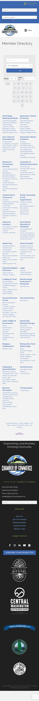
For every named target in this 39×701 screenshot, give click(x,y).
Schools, (31, 237)
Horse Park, (11, 149)
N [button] (26, 92)
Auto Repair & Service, (27, 145)
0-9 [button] (7, 84)
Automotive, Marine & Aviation (28, 138)
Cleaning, (5, 275)
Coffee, (22, 356)
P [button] (14, 97)
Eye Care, (5, 253)
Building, (16, 202)
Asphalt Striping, (7, 202)
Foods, (33, 360)
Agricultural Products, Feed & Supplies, (26, 121)
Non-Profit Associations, (27, 206)
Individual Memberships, (27, 235)
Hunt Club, (5, 400)
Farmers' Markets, (25, 128)
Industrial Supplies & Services (10, 269)
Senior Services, (25, 210)
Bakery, (22, 348)
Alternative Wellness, (8, 246)
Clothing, (13, 371)
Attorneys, (23, 270)
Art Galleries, (6, 143)
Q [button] (18, 97)
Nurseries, (23, 257)
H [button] (23, 88)
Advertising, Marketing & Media (10, 117)
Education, (23, 231)
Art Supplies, (15, 143)
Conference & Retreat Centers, (9, 286)
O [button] (30, 92)
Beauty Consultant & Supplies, (8, 303)
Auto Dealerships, (25, 143)
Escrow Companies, (26, 327)
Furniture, (23, 248)
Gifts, (9, 377)
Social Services (24, 214)
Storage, (32, 335)
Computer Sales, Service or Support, (27, 169)
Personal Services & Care (9, 299)
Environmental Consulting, (7, 328)
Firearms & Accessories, (9, 375)
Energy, (4, 325)
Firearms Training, (8, 308)
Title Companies (25, 337)
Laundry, (5, 314)
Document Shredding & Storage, (9, 185)
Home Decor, (6, 379)
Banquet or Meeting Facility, (26, 351)
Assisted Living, (7, 248)
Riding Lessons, (7, 404)
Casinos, (14, 145)
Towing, (22, 155)
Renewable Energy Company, (8, 334)
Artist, (4, 145)
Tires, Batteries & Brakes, (27, 153)
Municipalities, (24, 237)
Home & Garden (26, 243)
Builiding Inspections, (9, 175)
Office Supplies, (25, 176)
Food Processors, (25, 360)
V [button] (18, 101)
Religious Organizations (8, 345)
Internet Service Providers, (28, 174)
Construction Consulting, (10, 207)
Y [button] (30, 101)
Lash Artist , (13, 312)
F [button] (14, 88)
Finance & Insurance (6, 223)
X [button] (26, 101)
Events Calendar (24, 423)
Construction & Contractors (8, 196)
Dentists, (14, 251)
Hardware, (29, 248)
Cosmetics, (5, 306)
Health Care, (6, 257)
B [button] (18, 84)
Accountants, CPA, (8, 226)
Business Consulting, (8, 177)
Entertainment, (6, 147)
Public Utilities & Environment (9, 322)
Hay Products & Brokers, (27, 130)
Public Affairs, (24, 208)
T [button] (30, 97)
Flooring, (30, 246)
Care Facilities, (6, 250)
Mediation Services (25, 274)
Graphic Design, (7, 124)
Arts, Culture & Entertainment (8, 138)
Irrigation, (23, 132)
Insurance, (5, 232)
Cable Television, (25, 166)
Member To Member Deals (20, 425)
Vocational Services (26, 239)
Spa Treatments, (7, 316)
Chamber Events (19, 526)
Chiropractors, (6, 251)
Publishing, (5, 132)
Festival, (4, 149)
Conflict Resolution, (26, 272)
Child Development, (26, 229)
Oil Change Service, (26, 149)
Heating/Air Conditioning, (28, 250)
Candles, (9, 145)
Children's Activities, (26, 202)
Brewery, (22, 354)
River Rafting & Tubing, (9, 406)
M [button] (22, 92)
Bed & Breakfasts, (7, 281)
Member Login (19, 529)
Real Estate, (23, 331)
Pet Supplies (24, 300)
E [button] (30, 84)
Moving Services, (25, 329)
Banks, (16, 226)
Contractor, (5, 209)
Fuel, (33, 147)
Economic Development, (10, 188)
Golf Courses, (14, 394)
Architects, (5, 200)
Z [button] (22, 105)
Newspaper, (6, 128)
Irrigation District (31, 132)
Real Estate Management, (27, 333)
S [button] (26, 97)
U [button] (14, 101)
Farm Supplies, (24, 126)
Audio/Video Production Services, (10, 170)
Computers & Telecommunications (28, 163)
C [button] (22, 84)
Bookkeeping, (6, 173)
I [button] (26, 88)
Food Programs (25, 373)
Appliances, (23, 246)
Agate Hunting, (7, 392)
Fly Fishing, (6, 394)
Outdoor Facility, (7, 402)
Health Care (7, 243)
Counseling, (6, 179)
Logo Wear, (6, 126)
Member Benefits (19, 522)
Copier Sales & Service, (27, 172)
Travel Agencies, (7, 291)
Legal (22, 268)
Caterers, (28, 354)
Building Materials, (8, 204)
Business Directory (12, 423)
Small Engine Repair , (26, 151)
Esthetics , (13, 306)
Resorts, (15, 289)
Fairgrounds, (24, 204)
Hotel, (4, 289)
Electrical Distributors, (9, 213)
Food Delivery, (24, 358)
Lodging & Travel (9, 279)
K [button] (14, 92)
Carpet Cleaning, (7, 273)
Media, (12, 126)
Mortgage (12, 232)
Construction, (6, 205)
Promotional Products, (9, 130)
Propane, (5, 331)
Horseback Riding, (8, 398)
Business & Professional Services (7, 164)
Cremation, (5, 181)
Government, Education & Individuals (25, 224)
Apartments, (24, 325)
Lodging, (9, 289)
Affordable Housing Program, (26, 370)
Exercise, (15, 392)
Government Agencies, (27, 233)
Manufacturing (24, 286)
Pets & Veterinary (27, 298)
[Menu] (30, 4)
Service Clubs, (24, 212)
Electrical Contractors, (9, 211)
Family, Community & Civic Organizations (27, 197)
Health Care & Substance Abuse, (10, 260)
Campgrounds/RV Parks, (10, 283)
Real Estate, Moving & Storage (27, 322)
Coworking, (14, 179)
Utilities (4, 339)
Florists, (4, 377)
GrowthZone (25, 688)
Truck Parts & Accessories (28, 157)
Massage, (11, 314)
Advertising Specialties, (9, 120)
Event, (14, 147)
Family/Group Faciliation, (10, 255)
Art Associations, (7, 141)
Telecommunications (26, 178)
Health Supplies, (7, 263)
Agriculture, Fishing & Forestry (28, 117)
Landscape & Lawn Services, (26, 252)
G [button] (18, 88)
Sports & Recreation (7, 389)
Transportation (26, 388)
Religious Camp (7, 348)
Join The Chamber (19, 519)
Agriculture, (23, 124)
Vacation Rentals (7, 293)
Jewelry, (13, 379)
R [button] (22, 97)
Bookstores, (6, 371)
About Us (19, 516)
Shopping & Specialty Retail (8, 368)
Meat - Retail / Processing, (10, 381)
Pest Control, (30, 257)
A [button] (14, 84)
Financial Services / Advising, (8, 229)
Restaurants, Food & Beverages (27, 345)
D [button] (26, 84)
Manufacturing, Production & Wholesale (26, 281)
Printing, (12, 128)
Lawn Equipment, (25, 255)
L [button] (18, 92)
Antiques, (23, 141)
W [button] (22, 101)
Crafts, (16, 373)
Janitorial (11, 275)
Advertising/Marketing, (9, 122)
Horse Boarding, (7, 396)
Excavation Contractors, (9, 215)
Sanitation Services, (8, 337)
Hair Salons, (6, 312)
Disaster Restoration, (8, 182)
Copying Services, (8, 373)
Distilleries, (28, 356)
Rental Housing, (25, 335)
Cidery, (34, 354)
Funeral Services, (7, 310)
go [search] (20, 70)
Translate (19, 20)
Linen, (33, 255)
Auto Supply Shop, (26, 147)
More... (16, 132)
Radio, (12, 132)
